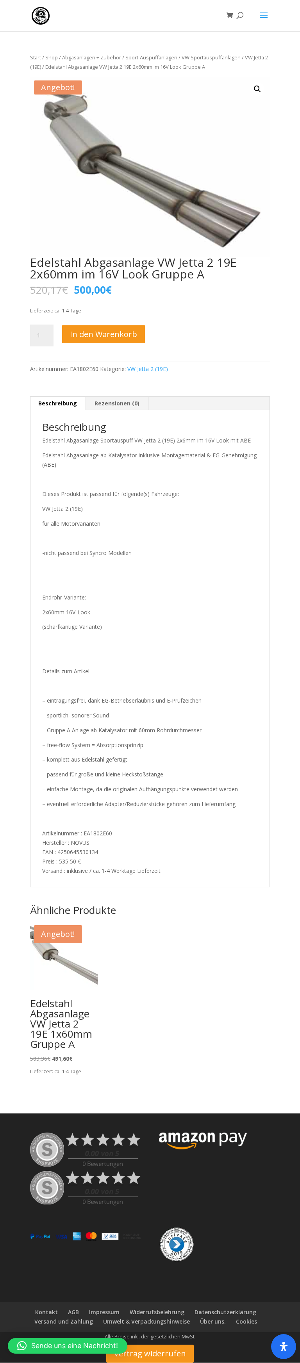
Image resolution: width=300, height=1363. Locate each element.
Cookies (246, 1321)
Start (35, 57)
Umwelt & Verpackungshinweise (146, 1321)
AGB (73, 1312)
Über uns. (213, 1321)
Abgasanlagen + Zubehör (91, 57)
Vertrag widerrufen (150, 1353)
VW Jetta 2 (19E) (147, 369)
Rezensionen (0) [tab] (117, 403)
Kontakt (46, 1312)
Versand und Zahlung (63, 1321)
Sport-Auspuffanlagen (151, 57)
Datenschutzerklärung (225, 1312)
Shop (51, 57)
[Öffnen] (283, 1346)
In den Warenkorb (103, 334)
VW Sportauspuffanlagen (211, 57)
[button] (257, 89)
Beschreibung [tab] (57, 403)
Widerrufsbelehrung (157, 1312)
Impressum (104, 1312)
